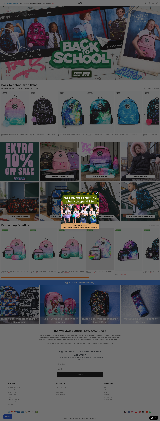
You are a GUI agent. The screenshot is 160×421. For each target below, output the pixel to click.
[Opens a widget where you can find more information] (153, 418)
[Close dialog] (96, 193)
